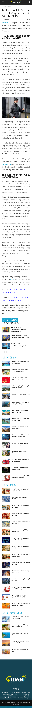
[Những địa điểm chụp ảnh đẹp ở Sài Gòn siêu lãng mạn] (6, 643)
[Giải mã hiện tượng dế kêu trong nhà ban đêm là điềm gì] (6, 470)
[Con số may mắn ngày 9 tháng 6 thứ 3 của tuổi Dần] (6, 507)
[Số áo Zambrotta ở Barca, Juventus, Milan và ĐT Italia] (6, 338)
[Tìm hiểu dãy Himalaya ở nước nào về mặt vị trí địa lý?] (6, 429)
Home (3, 6)
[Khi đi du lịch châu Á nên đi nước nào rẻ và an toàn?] (6, 651)
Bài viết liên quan (10, 320)
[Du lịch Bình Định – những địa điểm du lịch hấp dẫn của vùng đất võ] (6, 412)
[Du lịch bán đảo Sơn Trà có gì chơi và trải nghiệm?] (6, 635)
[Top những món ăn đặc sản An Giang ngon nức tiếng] (6, 372)
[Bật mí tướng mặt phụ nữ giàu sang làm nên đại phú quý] (6, 445)
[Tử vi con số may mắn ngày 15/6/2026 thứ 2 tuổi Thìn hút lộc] (6, 499)
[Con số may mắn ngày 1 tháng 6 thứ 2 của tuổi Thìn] (6, 548)
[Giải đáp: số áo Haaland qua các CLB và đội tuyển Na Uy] (6, 346)
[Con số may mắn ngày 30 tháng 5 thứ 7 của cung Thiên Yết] (6, 565)
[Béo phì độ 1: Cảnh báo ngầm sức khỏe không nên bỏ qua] (6, 619)
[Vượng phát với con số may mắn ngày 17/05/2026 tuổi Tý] (6, 597)
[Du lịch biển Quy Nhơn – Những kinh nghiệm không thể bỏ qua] (6, 404)
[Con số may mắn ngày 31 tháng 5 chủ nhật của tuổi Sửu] (6, 556)
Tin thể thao (6, 23)
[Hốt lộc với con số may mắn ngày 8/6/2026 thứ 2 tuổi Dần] (6, 524)
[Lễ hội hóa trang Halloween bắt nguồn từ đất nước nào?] (6, 437)
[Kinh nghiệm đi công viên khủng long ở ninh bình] (6, 363)
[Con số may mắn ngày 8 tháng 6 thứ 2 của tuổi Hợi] (6, 516)
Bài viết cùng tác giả (11, 323)
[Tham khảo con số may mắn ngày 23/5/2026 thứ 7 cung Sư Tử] (6, 573)
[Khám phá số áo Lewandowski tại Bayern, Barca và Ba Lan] (6, 329)
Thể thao (8, 6)
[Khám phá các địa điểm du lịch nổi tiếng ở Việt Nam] (6, 421)
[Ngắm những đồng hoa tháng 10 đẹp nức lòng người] (6, 388)
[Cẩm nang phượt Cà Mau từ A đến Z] (6, 396)
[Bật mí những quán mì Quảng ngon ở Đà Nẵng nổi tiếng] (6, 627)
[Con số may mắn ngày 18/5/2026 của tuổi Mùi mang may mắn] (6, 478)
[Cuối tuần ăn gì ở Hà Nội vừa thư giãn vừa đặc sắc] (6, 453)
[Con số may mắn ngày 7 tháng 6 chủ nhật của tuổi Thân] (6, 532)
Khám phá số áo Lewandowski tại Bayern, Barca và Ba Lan (19, 329)
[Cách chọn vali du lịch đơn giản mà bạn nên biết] (6, 461)
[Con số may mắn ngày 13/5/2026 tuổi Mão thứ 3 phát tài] (6, 605)
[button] (29, 2)
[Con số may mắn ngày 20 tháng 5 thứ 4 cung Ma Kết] (6, 581)
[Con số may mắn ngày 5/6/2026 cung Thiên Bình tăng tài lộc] (6, 540)
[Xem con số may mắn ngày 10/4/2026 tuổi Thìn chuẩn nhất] (6, 380)
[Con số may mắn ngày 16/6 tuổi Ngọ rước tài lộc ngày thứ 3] (6, 491)
